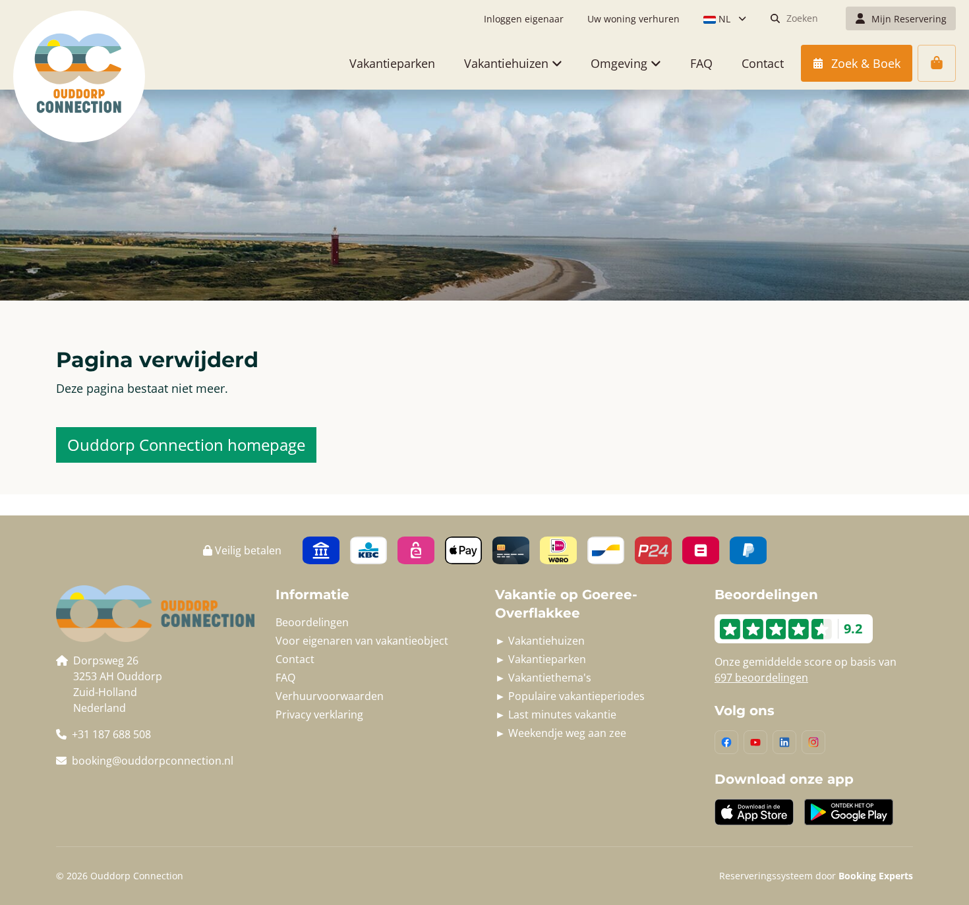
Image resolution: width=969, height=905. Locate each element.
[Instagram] (813, 742)
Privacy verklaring (319, 714)
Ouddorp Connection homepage (186, 444)
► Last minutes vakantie (555, 714)
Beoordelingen (312, 622)
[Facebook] (726, 742)
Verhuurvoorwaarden (330, 696)
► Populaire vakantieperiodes (570, 696)
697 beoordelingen (761, 677)
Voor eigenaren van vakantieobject (362, 640)
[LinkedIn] (784, 742)
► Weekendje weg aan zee (560, 733)
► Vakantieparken (540, 659)
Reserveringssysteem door (816, 875)
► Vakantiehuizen (540, 640)
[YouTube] (755, 742)
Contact (295, 659)
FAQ (285, 677)
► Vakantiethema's (543, 677)
